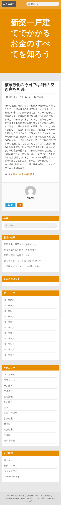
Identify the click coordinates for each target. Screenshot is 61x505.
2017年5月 (9, 338)
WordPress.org (11, 476)
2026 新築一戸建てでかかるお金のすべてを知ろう (30, 495)
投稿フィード (10, 465)
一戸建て (8, 385)
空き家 (40, 97)
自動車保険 (9, 440)
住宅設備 (8, 396)
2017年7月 (9, 327)
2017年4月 (9, 344)
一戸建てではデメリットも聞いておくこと (25, 266)
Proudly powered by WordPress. (19, 498)
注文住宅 (8, 429)
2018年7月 (9, 311)
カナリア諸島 (39, 498)
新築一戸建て (10, 413)
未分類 (7, 424)
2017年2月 (9, 355)
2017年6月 (9, 333)
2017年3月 (9, 349)
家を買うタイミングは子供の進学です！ (23, 261)
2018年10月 (10, 300)
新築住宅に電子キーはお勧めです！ (21, 244)
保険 (6, 407)
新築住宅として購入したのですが (20, 250)
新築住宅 (8, 418)
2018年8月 (9, 305)
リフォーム (9, 380)
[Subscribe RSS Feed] (20, 205)
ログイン (8, 460)
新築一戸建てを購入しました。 (19, 255)
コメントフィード (12, 471)
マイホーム (9, 374)
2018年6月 (9, 316)
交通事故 (8, 391)
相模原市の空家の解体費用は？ (23, 174)
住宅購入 (8, 402)
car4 (29, 97)
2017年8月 (9, 322)
